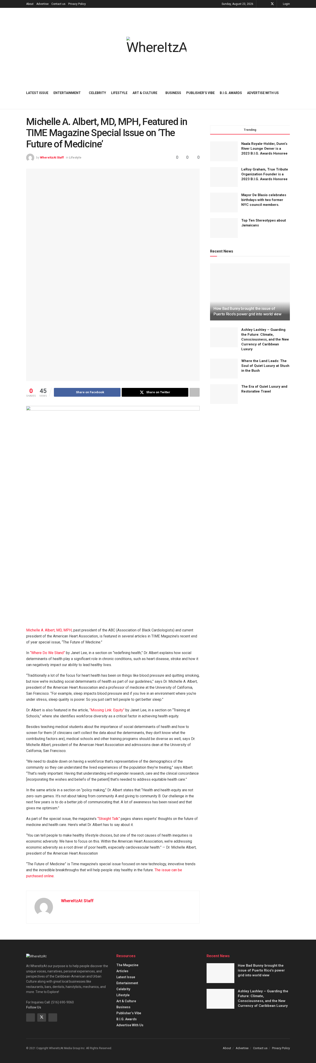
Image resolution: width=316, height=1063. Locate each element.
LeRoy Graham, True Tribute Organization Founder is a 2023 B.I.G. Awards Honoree (264, 174)
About (30, 4)
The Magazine (127, 965)
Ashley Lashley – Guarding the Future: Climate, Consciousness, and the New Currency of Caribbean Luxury (265, 339)
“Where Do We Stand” (47, 653)
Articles (122, 971)
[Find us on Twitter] (272, 4)
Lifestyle (119, 93)
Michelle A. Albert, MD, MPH (49, 630)
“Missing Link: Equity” (107, 710)
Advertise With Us (263, 93)
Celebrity (97, 93)
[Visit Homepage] (156, 45)
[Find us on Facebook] (266, 4)
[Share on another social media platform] (194, 392)
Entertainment (67, 93)
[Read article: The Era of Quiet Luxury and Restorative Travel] (224, 394)
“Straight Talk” (108, 818)
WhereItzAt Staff (52, 157)
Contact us (58, 4)
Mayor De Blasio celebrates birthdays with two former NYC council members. (263, 200)
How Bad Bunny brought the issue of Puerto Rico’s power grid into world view (261, 970)
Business (173, 93)
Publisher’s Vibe (200, 93)
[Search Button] (288, 93)
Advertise (42, 4)
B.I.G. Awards (231, 93)
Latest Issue (37, 93)
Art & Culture (145, 93)
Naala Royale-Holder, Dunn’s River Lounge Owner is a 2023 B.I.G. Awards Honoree (264, 148)
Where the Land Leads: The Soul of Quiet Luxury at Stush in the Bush (265, 366)
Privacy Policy (77, 4)
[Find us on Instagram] (52, 1017)
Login (286, 4)
